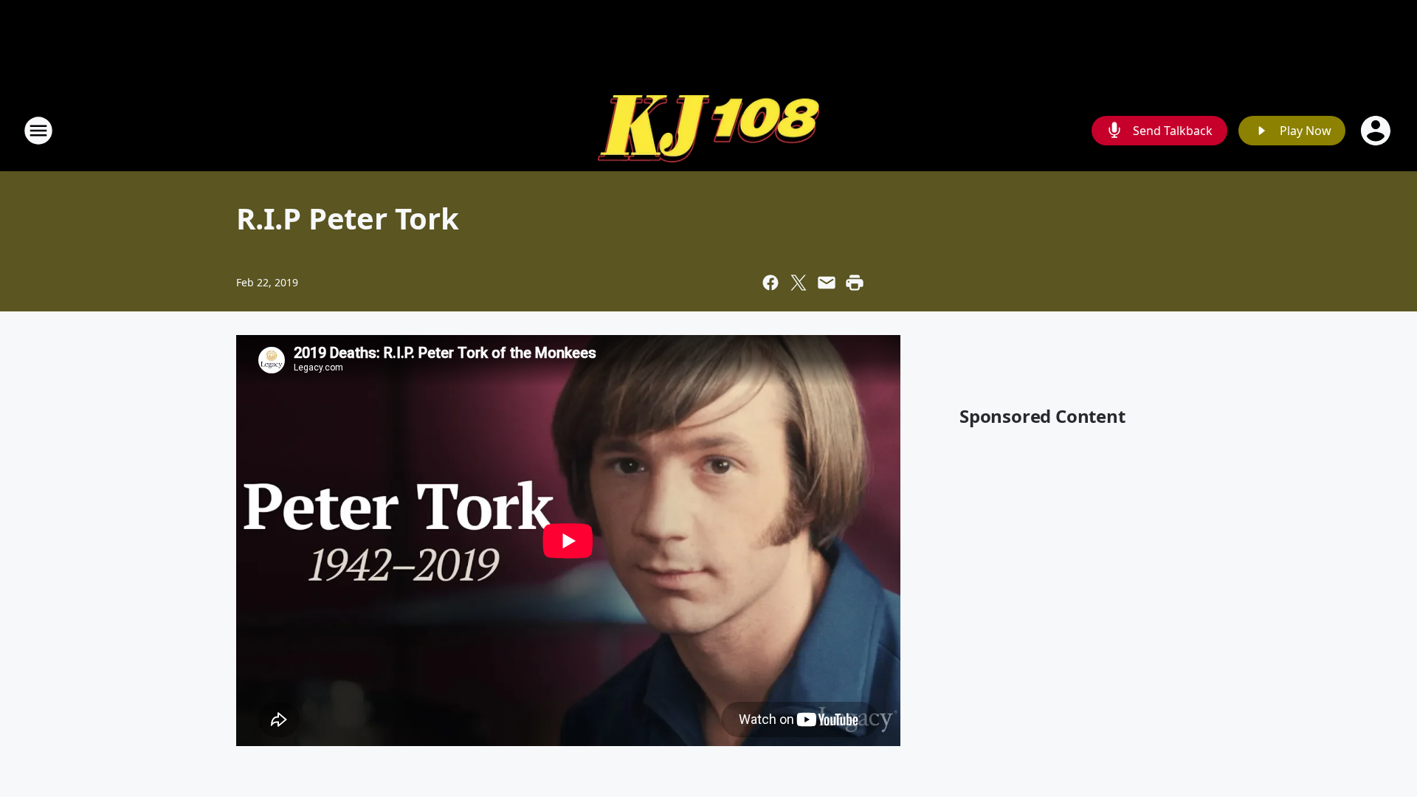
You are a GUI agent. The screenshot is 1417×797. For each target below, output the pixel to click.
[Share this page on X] (798, 282)
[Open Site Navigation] (38, 130)
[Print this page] (854, 282)
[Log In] (1377, 130)
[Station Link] (708, 130)
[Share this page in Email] (826, 282)
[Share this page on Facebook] (770, 282)
